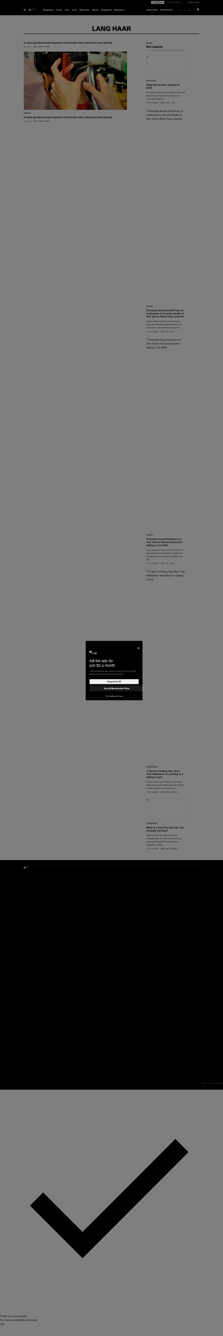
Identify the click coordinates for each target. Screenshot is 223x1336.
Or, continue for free (114, 696)
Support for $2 (114, 681)
